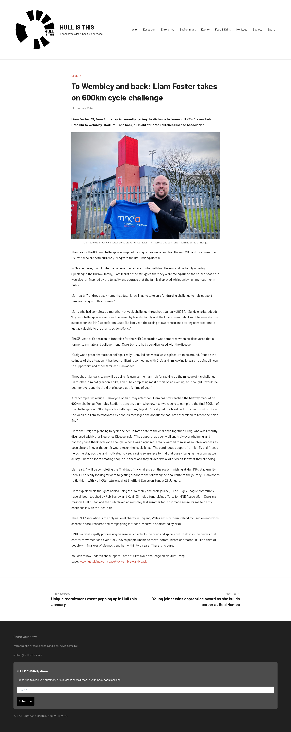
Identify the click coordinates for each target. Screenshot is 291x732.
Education (149, 29)
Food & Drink (223, 29)
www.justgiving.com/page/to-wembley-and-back (113, 561)
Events (205, 29)
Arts (135, 29)
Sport (271, 29)
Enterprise (167, 29)
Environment (188, 29)
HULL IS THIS (77, 27)
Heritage (241, 29)
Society (257, 29)
